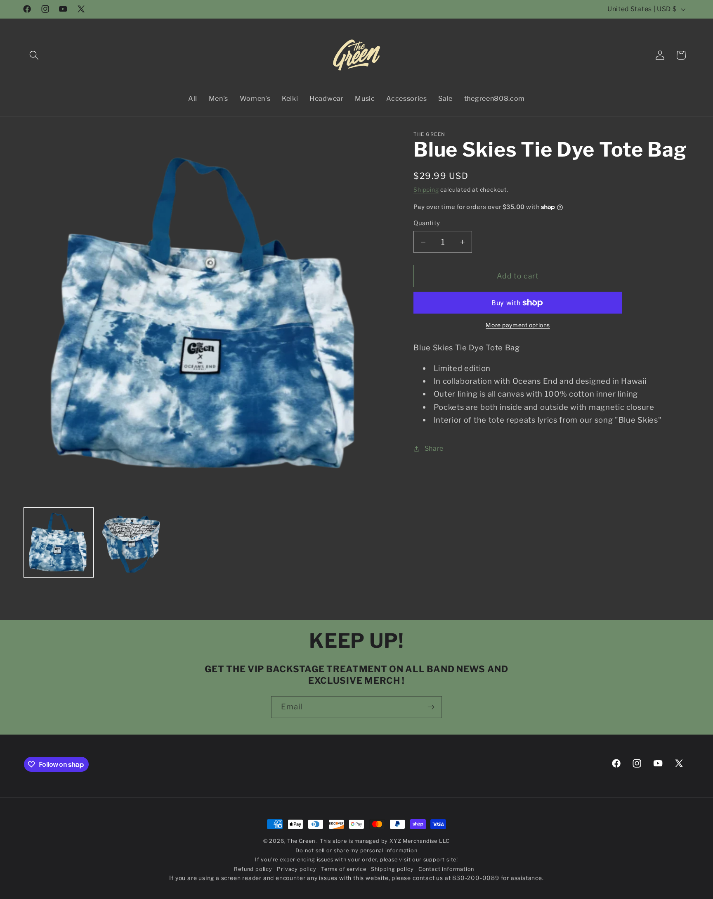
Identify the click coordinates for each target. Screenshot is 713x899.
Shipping (426, 189)
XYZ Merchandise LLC (420, 841)
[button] (34, 55)
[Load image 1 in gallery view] (58, 542)
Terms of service (343, 869)
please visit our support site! (419, 859)
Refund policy (253, 869)
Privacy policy (296, 869)
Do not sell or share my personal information (356, 850)
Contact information (446, 869)
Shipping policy (392, 869)
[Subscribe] (430, 707)
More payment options (518, 325)
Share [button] (434, 449)
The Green (301, 841)
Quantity (426, 223)
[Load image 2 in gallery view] (132, 542)
